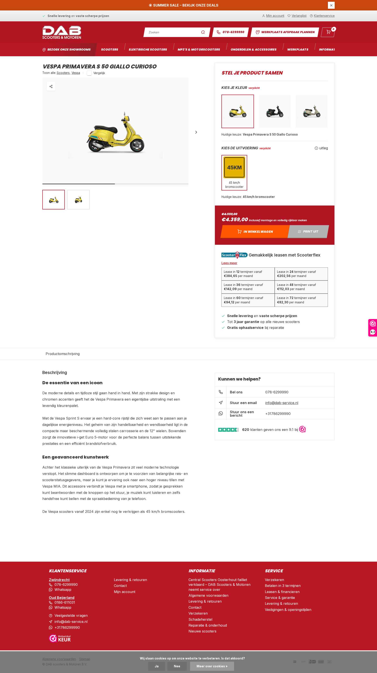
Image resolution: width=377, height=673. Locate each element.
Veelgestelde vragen (71, 615)
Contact (120, 585)
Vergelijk (99, 73)
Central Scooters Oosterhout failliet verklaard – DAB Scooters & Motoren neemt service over (219, 585)
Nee (177, 666)
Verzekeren (198, 613)
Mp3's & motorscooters (198, 50)
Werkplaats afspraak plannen (288, 32)
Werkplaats (298, 50)
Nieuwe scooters (202, 631)
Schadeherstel (200, 619)
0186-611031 (65, 602)
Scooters (109, 50)
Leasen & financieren (282, 592)
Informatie (329, 50)
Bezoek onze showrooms (69, 50)
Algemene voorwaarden (208, 595)
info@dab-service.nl (281, 403)
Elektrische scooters (148, 50)
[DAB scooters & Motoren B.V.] (61, 32)
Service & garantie (280, 597)
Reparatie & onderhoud (207, 625)
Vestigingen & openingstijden (288, 609)
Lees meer (229, 263)
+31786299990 (278, 413)
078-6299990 (233, 32)
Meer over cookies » (212, 666)
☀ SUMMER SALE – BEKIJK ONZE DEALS (183, 5)
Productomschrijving (63, 354)
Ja (157, 666)
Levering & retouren (130, 580)
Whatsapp (63, 589)
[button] (196, 132)
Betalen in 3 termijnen (283, 585)
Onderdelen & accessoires (253, 50)
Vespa (76, 73)
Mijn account (124, 592)
